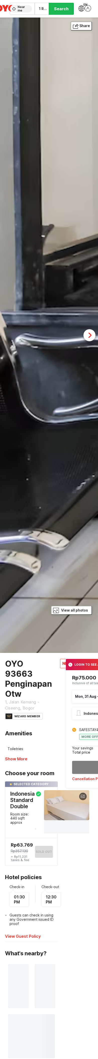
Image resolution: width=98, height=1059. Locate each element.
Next (89, 335)
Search (61, 8)
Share (84, 26)
